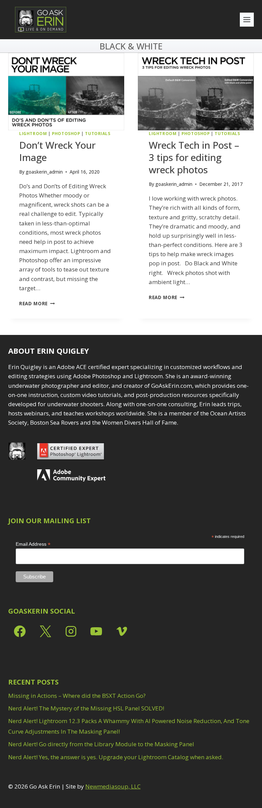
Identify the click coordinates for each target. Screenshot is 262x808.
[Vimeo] (121, 631)
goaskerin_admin (44, 171)
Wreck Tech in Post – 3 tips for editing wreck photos (194, 157)
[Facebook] (19, 631)
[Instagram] (71, 631)
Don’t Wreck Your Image (57, 151)
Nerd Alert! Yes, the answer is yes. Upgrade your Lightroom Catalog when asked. (115, 757)
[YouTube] (96, 631)
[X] (45, 631)
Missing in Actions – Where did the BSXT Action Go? (77, 696)
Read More (37, 303)
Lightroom (33, 133)
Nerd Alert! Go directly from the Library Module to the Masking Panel (101, 744)
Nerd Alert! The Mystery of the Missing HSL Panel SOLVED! (86, 708)
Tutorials (97, 133)
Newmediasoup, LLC (113, 786)
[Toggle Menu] (247, 20)
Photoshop (66, 133)
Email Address (33, 544)
